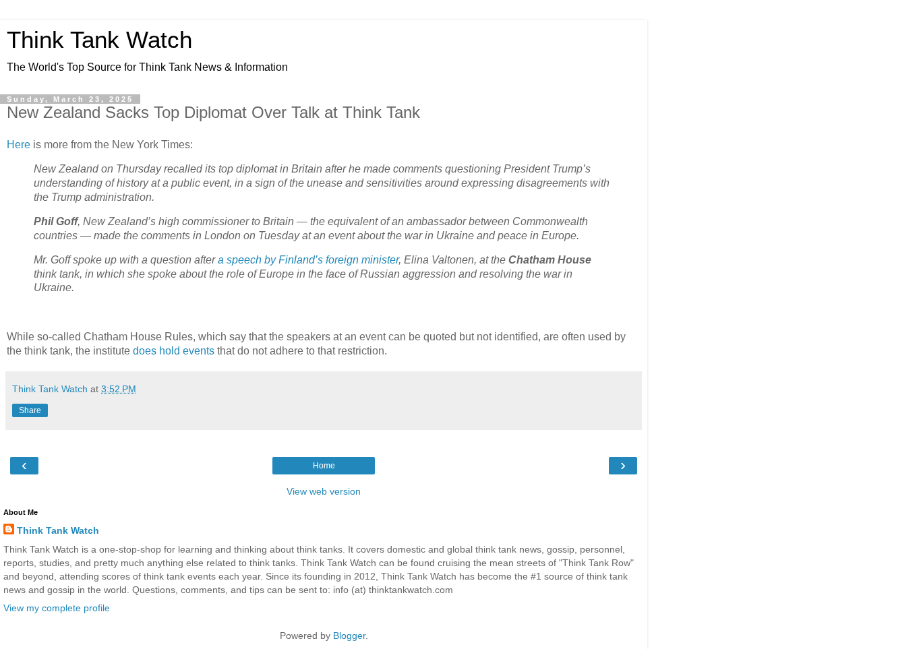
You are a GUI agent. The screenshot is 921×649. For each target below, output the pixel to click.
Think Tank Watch (99, 40)
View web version (324, 491)
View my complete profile (56, 607)
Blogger (349, 635)
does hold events (173, 351)
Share (30, 410)
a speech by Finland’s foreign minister (308, 260)
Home (324, 465)
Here (18, 144)
